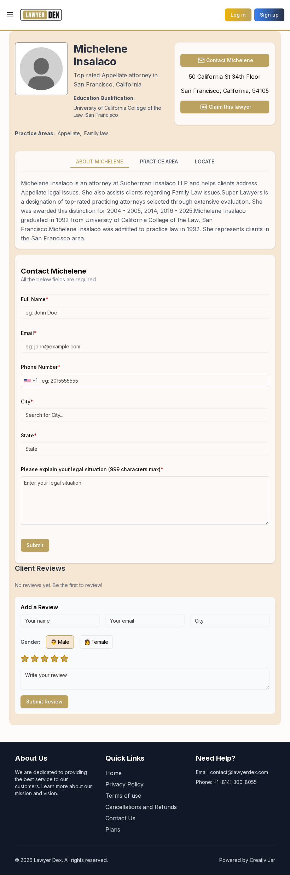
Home (113, 773)
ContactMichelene (229, 60)
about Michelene (99, 161)
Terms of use (123, 795)
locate (204, 161)
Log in (238, 15)
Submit (35, 545)
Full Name (34, 299)
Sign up (269, 15)
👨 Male (60, 642)
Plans (112, 829)
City (27, 401)
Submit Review (44, 702)
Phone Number (40, 367)
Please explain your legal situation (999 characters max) (92, 469)
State (29, 435)
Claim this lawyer (230, 107)
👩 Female (96, 642)
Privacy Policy (124, 784)
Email (29, 333)
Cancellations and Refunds (141, 806)
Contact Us (120, 818)
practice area (159, 161)
